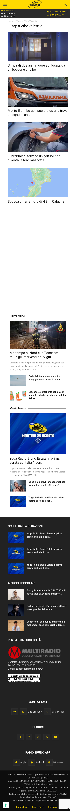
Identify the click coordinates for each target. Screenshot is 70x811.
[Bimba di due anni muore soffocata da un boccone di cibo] (38, 46)
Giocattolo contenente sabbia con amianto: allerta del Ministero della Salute (47, 395)
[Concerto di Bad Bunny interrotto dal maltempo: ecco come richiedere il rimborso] (16, 625)
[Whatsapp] (23, 711)
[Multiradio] (35, 658)
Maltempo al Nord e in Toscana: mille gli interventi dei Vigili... (34, 355)
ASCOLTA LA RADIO (59, 12)
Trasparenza (54, 807)
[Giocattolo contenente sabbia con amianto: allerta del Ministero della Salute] (18, 396)
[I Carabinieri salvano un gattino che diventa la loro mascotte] (38, 137)
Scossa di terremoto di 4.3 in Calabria (36, 201)
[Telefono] (47, 711)
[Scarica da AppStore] (16, 762)
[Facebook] (20, 737)
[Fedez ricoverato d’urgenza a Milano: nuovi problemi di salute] (16, 610)
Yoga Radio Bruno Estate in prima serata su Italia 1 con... (35, 460)
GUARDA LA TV (57, 15)
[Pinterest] (38, 737)
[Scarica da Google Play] (31, 762)
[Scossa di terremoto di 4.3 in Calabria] (38, 182)
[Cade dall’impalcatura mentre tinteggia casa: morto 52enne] (18, 380)
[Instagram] (29, 737)
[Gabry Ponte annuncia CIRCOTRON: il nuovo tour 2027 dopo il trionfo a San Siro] (16, 594)
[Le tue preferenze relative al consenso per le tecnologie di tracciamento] (6, 805)
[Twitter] (46, 737)
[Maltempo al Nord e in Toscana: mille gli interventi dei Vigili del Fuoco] (38, 335)
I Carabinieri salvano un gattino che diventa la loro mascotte (34, 158)
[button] (65, 4)
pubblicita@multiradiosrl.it (29, 668)
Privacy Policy (22, 807)
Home (10, 21)
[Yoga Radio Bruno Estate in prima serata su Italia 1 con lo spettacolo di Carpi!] (38, 433)
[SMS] (14, 711)
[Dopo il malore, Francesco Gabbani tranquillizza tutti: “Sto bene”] (18, 486)
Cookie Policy (38, 807)
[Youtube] (55, 737)
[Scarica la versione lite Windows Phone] (49, 762)
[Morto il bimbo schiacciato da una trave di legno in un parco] (38, 92)
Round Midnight (8, 14)
